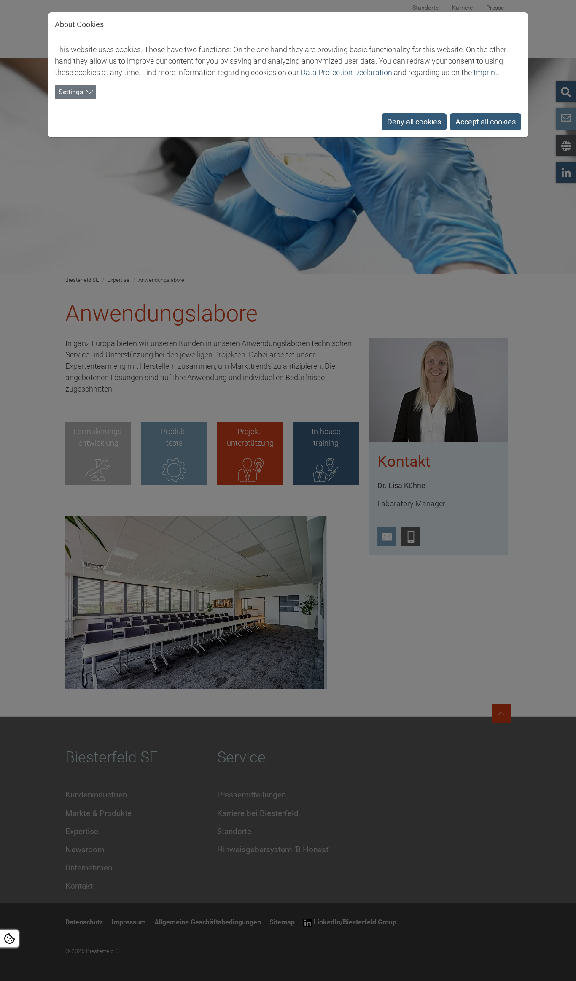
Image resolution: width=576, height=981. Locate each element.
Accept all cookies (485, 121)
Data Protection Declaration (346, 72)
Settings (71, 92)
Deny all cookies (414, 121)
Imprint (486, 72)
